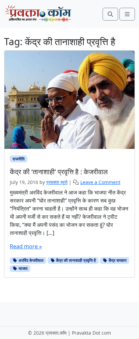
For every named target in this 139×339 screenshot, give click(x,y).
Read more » (26, 246)
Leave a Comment (100, 182)
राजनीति (18, 159)
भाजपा (23, 268)
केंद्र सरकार (117, 260)
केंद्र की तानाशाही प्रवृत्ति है (75, 260)
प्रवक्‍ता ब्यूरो (56, 182)
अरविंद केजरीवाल (31, 260)
